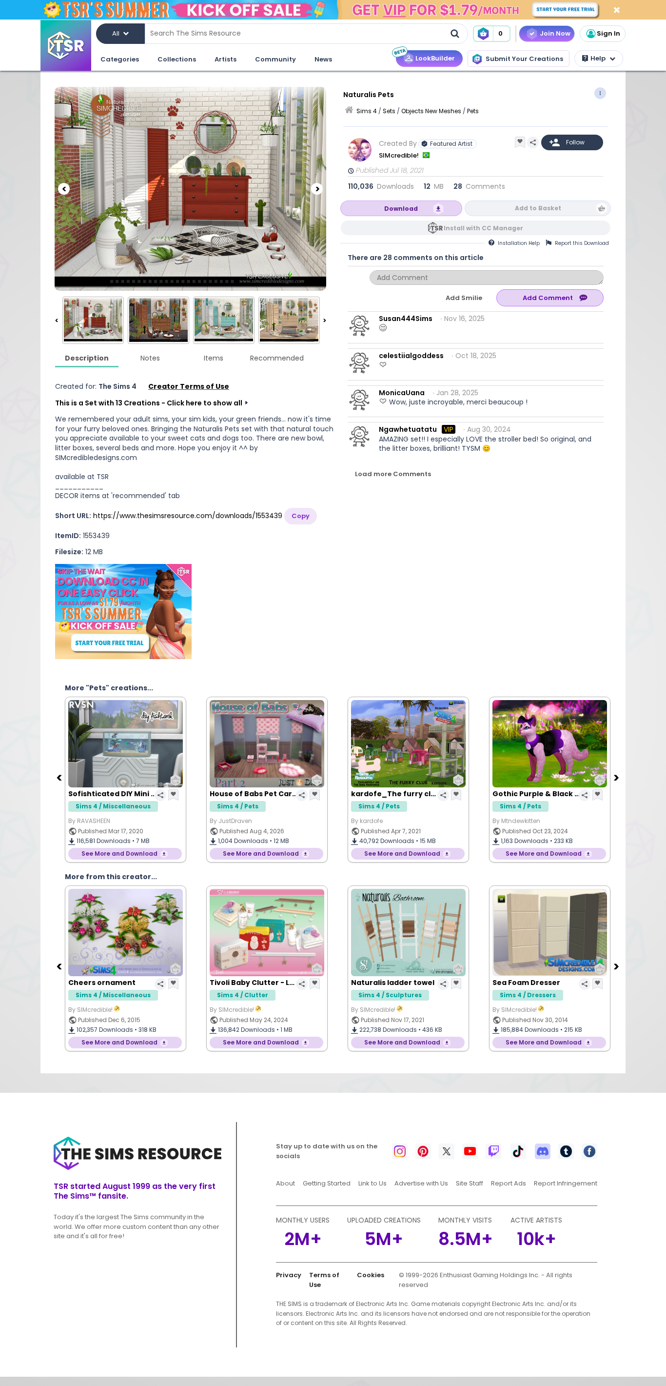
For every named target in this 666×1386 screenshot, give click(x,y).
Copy (301, 516)
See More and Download (119, 853)
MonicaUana (402, 393)
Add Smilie (464, 297)
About (285, 1183)
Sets (389, 111)
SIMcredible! (399, 155)
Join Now (555, 33)
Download (401, 208)
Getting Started (327, 1183)
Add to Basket (538, 208)
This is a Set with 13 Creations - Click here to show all (148, 403)
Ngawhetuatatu (408, 429)
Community (275, 59)
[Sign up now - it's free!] (123, 611)
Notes (150, 358)
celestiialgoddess (411, 356)
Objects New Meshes (431, 111)
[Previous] (64, 189)
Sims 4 (366, 111)
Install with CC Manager (483, 228)
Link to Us (372, 1183)
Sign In (608, 33)
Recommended (277, 358)
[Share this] (533, 142)
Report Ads (508, 1183)
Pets (473, 111)
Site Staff (469, 1183)
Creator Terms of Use (188, 386)
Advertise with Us (421, 1183)
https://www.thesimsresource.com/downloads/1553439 (187, 516)
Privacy (288, 1275)
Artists (225, 59)
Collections (176, 59)
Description (87, 358)
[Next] (317, 189)
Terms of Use (324, 1279)
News (323, 59)
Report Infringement (565, 1183)
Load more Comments (393, 474)
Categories (119, 59)
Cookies (370, 1275)
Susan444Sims (405, 318)
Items (213, 358)
